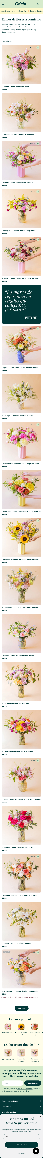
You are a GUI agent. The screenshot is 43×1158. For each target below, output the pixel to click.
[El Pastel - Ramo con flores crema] (21, 681)
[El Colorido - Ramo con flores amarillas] (21, 729)
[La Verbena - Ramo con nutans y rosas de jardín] (21, 489)
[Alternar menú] (3, 4)
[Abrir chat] (36, 1151)
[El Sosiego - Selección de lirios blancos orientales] (21, 393)
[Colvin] (21, 304)
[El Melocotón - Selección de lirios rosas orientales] (21, 112)
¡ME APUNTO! (22, 1145)
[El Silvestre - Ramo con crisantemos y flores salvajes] (21, 585)
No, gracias (21, 1153)
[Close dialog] (40, 1116)
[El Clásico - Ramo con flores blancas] (21, 921)
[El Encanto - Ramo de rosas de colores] (21, 825)
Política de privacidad (24, 1089)
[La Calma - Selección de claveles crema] (21, 633)
